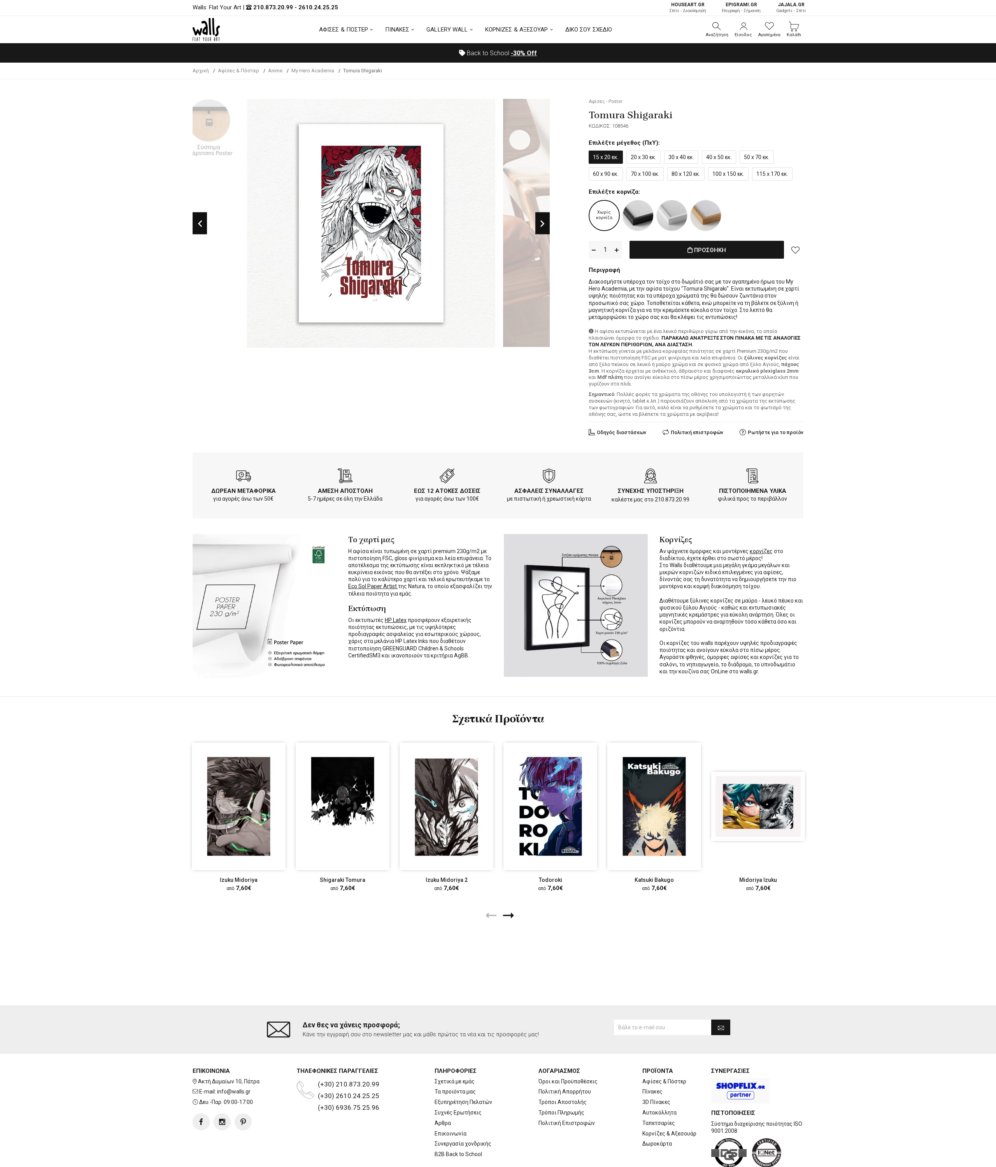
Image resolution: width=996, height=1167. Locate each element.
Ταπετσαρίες (658, 1123)
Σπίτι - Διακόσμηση (687, 7)
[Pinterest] (243, 1121)
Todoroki (550, 880)
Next (542, 223)
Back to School (501, 53)
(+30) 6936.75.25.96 (348, 1107)
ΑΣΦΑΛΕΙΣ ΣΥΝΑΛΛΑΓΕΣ (549, 490)
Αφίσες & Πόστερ (664, 1081)
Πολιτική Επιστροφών (566, 1123)
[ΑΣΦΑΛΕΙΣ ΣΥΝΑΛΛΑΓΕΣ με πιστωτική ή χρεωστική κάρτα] (549, 477)
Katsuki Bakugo (654, 880)
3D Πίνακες (656, 1102)
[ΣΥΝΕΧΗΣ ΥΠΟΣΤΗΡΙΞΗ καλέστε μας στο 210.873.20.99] (650, 477)
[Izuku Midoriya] (239, 806)
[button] (717, 29)
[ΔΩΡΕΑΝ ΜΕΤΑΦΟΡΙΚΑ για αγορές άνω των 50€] (243, 477)
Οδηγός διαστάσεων (621, 432)
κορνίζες (761, 551)
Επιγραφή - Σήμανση (741, 7)
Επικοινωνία (450, 1133)
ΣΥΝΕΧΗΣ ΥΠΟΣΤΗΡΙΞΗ (651, 490)
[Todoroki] (550, 806)
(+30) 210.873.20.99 (348, 1084)
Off (524, 53)
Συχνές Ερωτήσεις (458, 1112)
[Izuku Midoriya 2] (446, 806)
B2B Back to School (458, 1154)
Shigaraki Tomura (342, 880)
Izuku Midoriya (239, 880)
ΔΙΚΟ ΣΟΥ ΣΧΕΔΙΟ (588, 29)
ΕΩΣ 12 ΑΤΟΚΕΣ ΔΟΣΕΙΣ (447, 490)
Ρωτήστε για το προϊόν (775, 432)
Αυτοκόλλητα (659, 1112)
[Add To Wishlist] (795, 250)
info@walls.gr (234, 1091)
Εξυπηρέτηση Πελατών (463, 1102)
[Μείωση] (594, 250)
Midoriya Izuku (758, 880)
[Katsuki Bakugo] (654, 806)
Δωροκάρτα (657, 1144)
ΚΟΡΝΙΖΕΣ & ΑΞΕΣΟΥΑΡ (516, 29)
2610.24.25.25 (318, 7)
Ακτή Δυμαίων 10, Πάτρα (229, 1081)
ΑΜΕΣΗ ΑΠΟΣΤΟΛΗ (345, 490)
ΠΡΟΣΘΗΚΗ (709, 250)
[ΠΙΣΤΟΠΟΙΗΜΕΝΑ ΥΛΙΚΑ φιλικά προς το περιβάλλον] (752, 477)
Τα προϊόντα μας (455, 1091)
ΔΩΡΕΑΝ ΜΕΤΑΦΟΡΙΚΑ (243, 490)
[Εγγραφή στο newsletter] (720, 1027)
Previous (200, 223)
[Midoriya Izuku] (758, 806)
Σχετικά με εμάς (455, 1081)
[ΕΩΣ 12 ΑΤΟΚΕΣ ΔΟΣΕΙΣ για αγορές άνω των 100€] (447, 477)
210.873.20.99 (273, 7)
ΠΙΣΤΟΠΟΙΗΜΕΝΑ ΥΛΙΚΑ (752, 490)
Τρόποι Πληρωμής (561, 1112)
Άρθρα (443, 1123)
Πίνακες (652, 1091)
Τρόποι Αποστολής (562, 1102)
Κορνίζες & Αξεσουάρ (669, 1133)
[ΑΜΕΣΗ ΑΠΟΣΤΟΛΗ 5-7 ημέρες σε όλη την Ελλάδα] (345, 477)
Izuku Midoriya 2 (447, 880)
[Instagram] (222, 1121)
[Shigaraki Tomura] (342, 806)
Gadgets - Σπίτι (791, 7)
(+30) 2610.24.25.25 (348, 1096)
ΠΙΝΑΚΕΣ (397, 29)
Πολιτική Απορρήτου (564, 1091)
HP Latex (396, 620)
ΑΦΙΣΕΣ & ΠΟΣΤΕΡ (343, 29)
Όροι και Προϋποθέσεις (568, 1081)
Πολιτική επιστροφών (697, 432)
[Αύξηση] (617, 250)
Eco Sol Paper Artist (373, 586)
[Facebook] (201, 1121)
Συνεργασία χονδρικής (463, 1144)
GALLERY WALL (447, 29)
